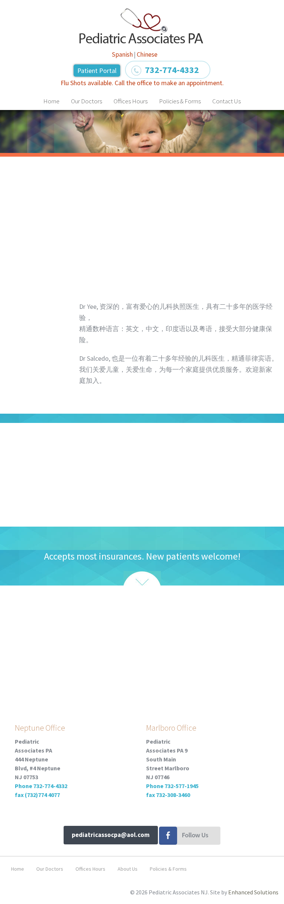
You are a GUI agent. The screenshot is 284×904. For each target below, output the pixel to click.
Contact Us (226, 101)
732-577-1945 (182, 786)
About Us (128, 868)
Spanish (122, 54)
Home (51, 101)
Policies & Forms (180, 101)
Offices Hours (131, 101)
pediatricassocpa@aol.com (111, 835)
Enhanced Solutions (253, 892)
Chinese (147, 54)
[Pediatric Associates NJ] (142, 25)
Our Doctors (86, 101)
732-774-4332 (50, 786)
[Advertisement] (142, 218)
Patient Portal (96, 70)
